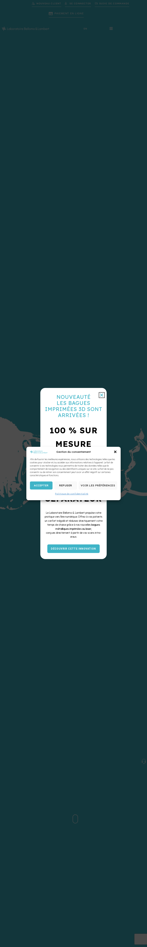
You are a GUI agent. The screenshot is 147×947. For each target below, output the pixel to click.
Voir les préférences (98, 485)
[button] (115, 451)
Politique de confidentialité (71, 493)
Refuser (65, 485)
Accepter (41, 485)
